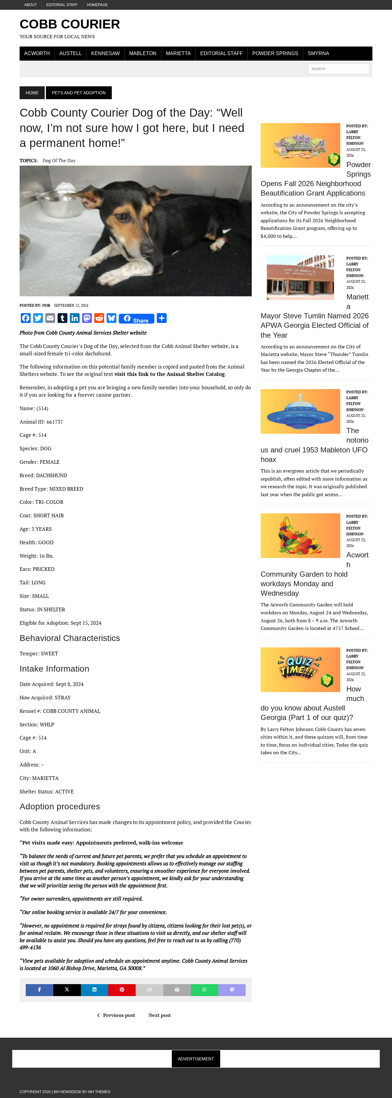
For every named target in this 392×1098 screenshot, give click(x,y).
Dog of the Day (59, 160)
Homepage (97, 5)
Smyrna (318, 53)
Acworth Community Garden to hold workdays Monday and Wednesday (315, 574)
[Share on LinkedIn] (94, 990)
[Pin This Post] (122, 990)
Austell (70, 53)
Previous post (119, 1015)
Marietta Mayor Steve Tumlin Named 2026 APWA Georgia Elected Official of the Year (315, 316)
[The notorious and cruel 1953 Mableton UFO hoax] (300, 429)
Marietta (178, 53)
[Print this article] (177, 990)
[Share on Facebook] (39, 990)
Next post (160, 1015)
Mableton (142, 53)
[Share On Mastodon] (232, 990)
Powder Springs (275, 53)
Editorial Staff (61, 5)
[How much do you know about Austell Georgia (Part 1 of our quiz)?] (300, 687)
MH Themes (99, 1092)
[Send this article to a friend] (149, 990)
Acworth (37, 53)
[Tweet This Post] (67, 990)
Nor (46, 305)
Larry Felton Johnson (355, 137)
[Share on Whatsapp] (204, 990)
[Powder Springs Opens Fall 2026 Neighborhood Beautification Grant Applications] (300, 163)
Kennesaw (105, 53)
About (30, 5)
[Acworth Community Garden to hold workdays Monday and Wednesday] (300, 554)
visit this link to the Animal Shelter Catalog (169, 373)
